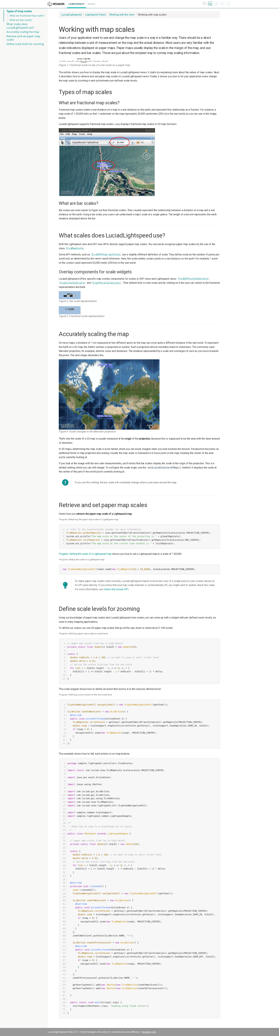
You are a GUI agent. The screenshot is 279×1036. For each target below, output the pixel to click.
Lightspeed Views (95, 14)
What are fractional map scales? (27, 15)
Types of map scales (19, 11)
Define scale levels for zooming (25, 44)
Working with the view (121, 14)
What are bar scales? (21, 19)
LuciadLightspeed (71, 14)
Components (76, 4)
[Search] (204, 4)
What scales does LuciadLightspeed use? (20, 25)
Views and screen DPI (116, 589)
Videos (91, 4)
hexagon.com (149, 1031)
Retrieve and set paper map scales (23, 37)
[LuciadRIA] (216, 4)
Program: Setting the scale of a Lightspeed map (85, 553)
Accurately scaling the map (22, 32)
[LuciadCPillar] (228, 4)
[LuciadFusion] (222, 4)
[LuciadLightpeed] (210, 4)
